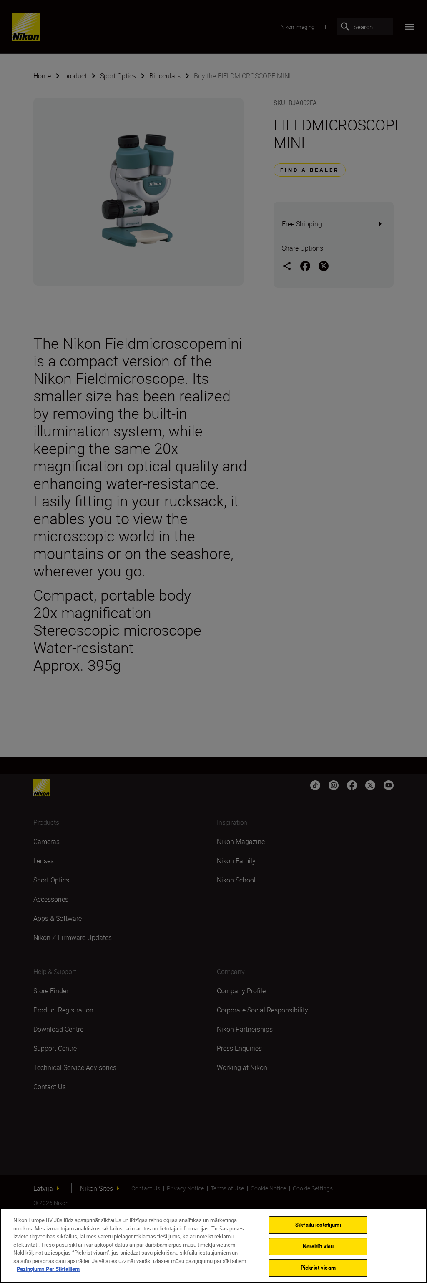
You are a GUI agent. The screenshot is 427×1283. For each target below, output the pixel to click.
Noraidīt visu (318, 1246)
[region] (213, 1245)
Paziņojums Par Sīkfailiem (48, 1269)
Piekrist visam (318, 1267)
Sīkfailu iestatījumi (318, 1224)
